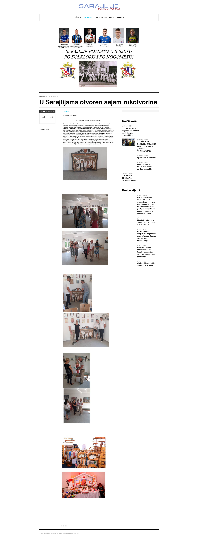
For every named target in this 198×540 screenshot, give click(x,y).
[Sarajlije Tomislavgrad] (99, 7)
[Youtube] (179, 6)
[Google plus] (175, 6)
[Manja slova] (43, 122)
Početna (77, 17)
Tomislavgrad (101, 17)
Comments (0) (65, 111)
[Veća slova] (51, 122)
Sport (111, 17)
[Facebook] (166, 6)
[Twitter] (170, 6)
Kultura (120, 17)
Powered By (155, 533)
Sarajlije (88, 17)
